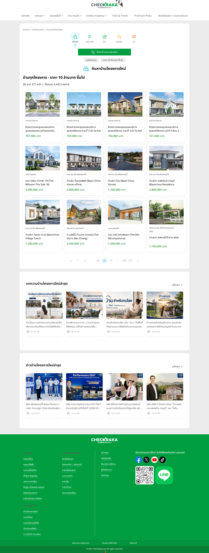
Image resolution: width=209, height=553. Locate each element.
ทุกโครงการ (91, 60)
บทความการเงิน (30, 481)
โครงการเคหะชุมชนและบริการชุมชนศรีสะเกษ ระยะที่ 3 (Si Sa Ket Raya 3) (125, 129)
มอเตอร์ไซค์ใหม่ (30, 470)
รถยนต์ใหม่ (28, 459)
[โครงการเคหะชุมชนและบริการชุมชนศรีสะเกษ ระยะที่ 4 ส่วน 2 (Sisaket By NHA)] (166, 105)
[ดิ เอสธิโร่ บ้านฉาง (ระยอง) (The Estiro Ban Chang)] (84, 213)
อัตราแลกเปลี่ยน (69, 492)
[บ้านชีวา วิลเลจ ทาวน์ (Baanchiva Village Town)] (42, 213)
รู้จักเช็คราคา (106, 469)
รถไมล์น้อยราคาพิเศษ (32, 498)
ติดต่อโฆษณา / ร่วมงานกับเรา (173, 16)
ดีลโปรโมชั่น (106, 458)
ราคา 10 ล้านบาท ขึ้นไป (113, 60)
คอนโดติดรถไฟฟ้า (31, 523)
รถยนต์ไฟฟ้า (28, 464)
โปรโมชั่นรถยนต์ (30, 492)
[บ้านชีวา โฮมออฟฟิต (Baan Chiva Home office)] (84, 159)
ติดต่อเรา (105, 475)
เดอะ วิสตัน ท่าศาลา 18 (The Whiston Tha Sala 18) (39, 182)
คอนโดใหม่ (28, 517)
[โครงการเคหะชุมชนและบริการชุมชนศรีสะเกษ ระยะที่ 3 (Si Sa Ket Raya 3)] (125, 105)
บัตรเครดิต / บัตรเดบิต (72, 464)
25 (98, 260)
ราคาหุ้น (65, 481)
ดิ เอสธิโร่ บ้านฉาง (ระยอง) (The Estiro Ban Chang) (83, 236)
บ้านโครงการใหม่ (30, 511)
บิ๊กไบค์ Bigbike (30, 476)
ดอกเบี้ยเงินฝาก (69, 470)
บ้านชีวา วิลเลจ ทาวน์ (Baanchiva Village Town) (42, 236)
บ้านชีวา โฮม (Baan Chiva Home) (121, 182)
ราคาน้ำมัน (66, 487)
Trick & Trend (119, 16)
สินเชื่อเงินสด (67, 459)
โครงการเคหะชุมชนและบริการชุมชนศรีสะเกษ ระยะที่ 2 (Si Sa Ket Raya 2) (84, 129)
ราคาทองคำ (67, 476)
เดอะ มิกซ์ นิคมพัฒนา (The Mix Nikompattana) (123, 236)
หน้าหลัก (25, 16)
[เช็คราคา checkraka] (104, 5)
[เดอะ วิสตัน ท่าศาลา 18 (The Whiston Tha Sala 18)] (42, 159)
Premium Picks (143, 16)
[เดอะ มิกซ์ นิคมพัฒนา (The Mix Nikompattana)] (125, 213)
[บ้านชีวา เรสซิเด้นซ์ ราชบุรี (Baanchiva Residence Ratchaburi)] (166, 159)
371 (131, 260)
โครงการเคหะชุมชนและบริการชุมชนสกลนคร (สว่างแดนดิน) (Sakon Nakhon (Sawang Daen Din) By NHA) (39, 129)
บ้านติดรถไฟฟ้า (30, 528)
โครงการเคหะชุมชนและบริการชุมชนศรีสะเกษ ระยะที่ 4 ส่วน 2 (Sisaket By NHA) (164, 129)
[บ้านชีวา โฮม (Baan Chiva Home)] (125, 159)
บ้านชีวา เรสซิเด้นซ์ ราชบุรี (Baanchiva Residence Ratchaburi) (162, 183)
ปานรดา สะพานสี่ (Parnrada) (164, 237)
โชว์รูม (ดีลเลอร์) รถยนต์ (33, 487)
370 (124, 260)
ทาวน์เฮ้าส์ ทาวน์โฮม (32, 534)
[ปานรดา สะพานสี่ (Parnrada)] (166, 213)
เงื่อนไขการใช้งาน (108, 464)
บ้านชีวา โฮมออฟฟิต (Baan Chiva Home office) (84, 182)
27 (111, 260)
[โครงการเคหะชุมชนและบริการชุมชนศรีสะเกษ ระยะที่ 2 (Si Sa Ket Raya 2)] (84, 105)
